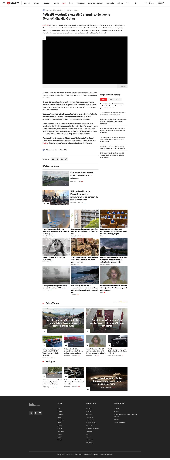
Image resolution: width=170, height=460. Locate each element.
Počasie (120, 3)
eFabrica (110, 454)
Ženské (60, 425)
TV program (81, 3)
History (60, 437)
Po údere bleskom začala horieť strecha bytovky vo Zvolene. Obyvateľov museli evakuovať (112, 130)
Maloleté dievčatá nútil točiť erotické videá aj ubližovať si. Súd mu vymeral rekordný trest (112, 155)
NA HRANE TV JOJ (90, 423)
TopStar (60, 428)
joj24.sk (88, 411)
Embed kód (123, 86)
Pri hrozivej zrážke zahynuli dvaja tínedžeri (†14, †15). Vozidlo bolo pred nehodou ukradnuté (113, 121)
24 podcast (46, 3)
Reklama (116, 408)
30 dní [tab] (118, 99)
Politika (88, 437)
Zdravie (56, 3)
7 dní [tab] (110, 99)
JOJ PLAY (60, 411)
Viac (127, 3)
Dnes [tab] (103, 99)
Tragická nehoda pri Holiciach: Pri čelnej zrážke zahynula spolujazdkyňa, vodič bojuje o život (112, 139)
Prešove (45, 143)
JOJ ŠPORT (60, 414)
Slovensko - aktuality (95, 3)
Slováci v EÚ (89, 442)
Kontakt (116, 411)
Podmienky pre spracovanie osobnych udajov (125, 415)
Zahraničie (110, 3)
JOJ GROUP (61, 420)
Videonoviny (89, 417)
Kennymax (95, 454)
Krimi (64, 3)
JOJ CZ (59, 417)
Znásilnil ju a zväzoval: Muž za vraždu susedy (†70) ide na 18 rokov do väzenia (112, 147)
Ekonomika (89, 440)
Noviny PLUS (89, 414)
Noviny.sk (88, 408)
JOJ (59, 408)
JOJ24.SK (27, 3)
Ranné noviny (90, 420)
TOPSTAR (36, 3)
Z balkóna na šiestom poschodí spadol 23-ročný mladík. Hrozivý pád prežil (113, 113)
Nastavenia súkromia (120, 422)
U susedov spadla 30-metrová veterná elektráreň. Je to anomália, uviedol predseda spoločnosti (112, 106)
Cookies (116, 419)
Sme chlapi (61, 431)
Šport (71, 3)
